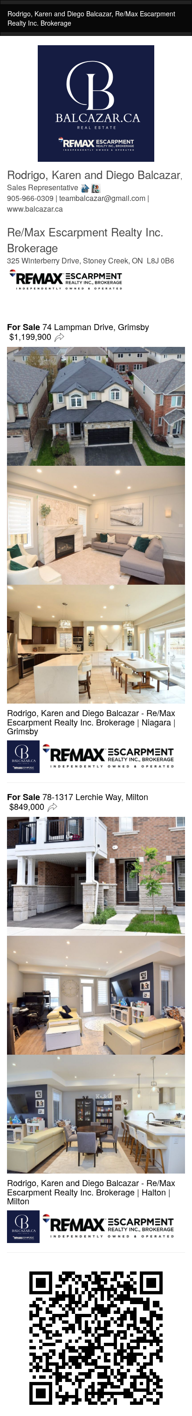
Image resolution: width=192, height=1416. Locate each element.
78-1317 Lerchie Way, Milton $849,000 (77, 801)
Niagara (156, 722)
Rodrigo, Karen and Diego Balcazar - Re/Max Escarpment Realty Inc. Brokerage (91, 717)
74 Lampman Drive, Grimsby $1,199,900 (78, 331)
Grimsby (22, 731)
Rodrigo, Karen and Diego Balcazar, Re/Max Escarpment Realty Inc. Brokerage (91, 18)
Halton (154, 1192)
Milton (18, 1201)
